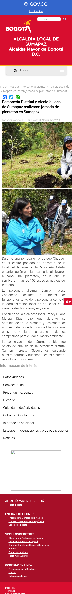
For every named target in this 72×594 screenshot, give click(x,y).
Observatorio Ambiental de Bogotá (26, 537)
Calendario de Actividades (21, 407)
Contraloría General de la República (26, 521)
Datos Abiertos (13, 377)
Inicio (24, 70)
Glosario (9, 400)
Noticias (14, 86)
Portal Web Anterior (18, 555)
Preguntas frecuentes (18, 392)
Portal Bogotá (15, 504)
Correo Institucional (18, 552)
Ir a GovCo (36, 11)
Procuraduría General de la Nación (26, 517)
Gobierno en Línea (18, 575)
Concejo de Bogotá (18, 524)
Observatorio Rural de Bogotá (23, 541)
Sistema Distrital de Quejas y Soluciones (29, 544)
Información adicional (18, 423)
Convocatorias (13, 385)
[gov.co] (36, 4)
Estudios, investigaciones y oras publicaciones (36, 430)
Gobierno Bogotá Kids (18, 415)
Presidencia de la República (22, 568)
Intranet (12, 548)
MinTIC (12, 572)
